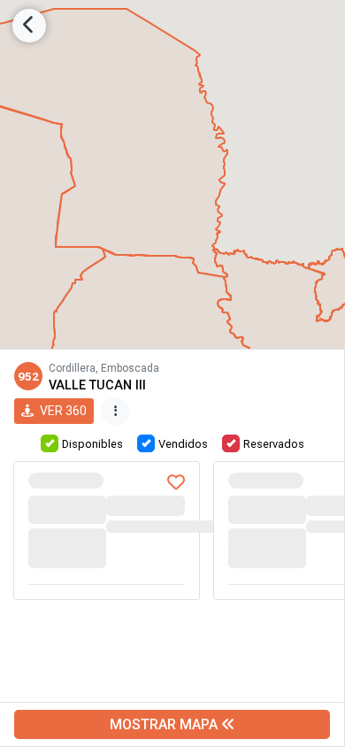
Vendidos (183, 444)
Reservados (273, 444)
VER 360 (62, 411)
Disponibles (92, 444)
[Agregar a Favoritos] (176, 484)
